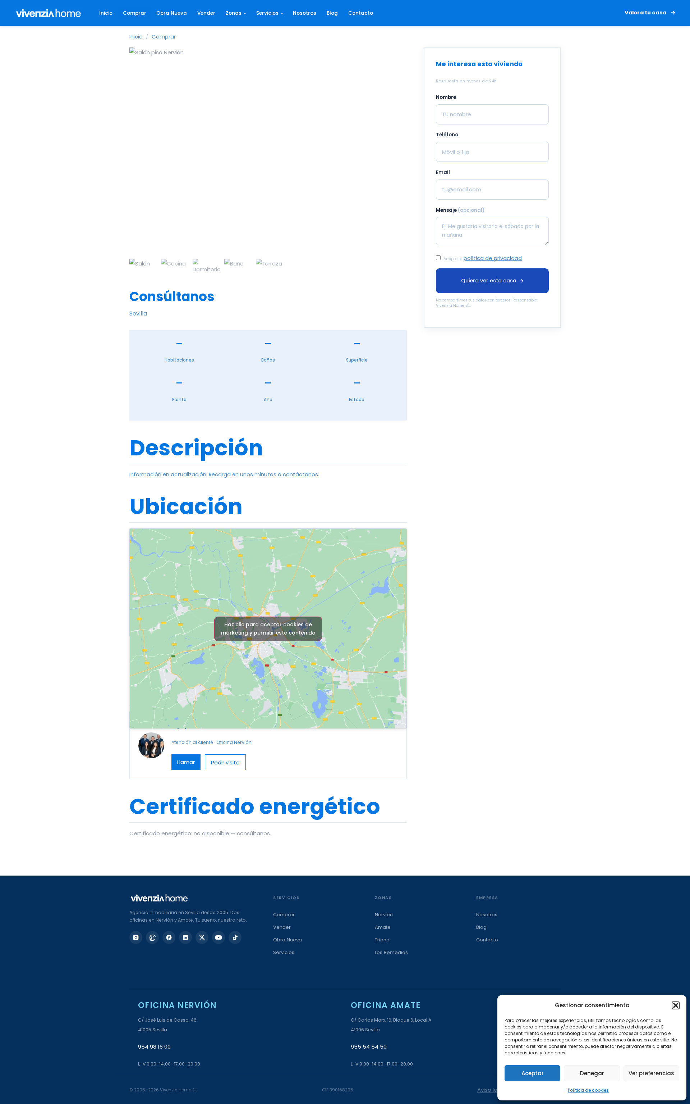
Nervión (384, 914)
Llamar (186, 762)
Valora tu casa (645, 12)
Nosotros (304, 13)
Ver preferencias (651, 1073)
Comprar (134, 13)
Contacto (360, 13)
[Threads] (152, 937)
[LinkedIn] (185, 937)
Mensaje (460, 210)
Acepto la (482, 258)
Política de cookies (588, 1090)
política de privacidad (493, 258)
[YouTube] (218, 937)
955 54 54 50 (369, 1046)
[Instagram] (135, 937)
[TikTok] (235, 937)
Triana (382, 939)
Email (443, 172)
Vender (206, 13)
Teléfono (447, 135)
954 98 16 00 (154, 1046)
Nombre (446, 97)
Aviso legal (491, 1090)
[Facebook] (168, 937)
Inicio (105, 13)
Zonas (236, 13)
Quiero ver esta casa (492, 280)
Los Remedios (391, 952)
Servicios (269, 13)
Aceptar (532, 1073)
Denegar (592, 1073)
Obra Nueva (171, 13)
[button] (675, 1005)
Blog (332, 13)
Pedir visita (225, 762)
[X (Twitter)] (202, 937)
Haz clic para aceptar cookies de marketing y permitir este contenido (268, 628)
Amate (383, 927)
